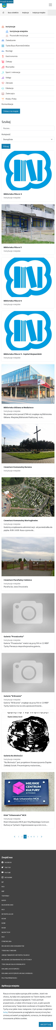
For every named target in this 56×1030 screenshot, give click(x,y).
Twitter (7, 867)
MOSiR (4, 928)
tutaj (5, 1012)
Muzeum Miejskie (7, 905)
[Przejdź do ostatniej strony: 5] (41, 837)
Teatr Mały (5, 896)
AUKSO (4, 900)
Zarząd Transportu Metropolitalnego (16, 955)
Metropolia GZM (7, 914)
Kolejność (6, 134)
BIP (3, 882)
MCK (3, 887)
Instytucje (25, 13)
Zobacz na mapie (10, 111)
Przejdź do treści (6, 2)
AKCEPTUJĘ (46, 1024)
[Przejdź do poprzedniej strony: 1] (19, 837)
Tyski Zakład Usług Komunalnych (13, 964)
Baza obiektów (13, 13)
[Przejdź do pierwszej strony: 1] (15, 837)
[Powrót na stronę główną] (3, 13)
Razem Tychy (6, 932)
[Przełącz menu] (50, 5)
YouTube (7, 872)
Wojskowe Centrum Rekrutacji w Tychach (17, 960)
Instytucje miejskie (39, 13)
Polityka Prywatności (9, 978)
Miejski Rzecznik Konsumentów (13, 946)
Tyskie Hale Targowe (9, 950)
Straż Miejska (6, 941)
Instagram (8, 877)
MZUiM (4, 919)
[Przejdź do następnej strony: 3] (37, 837)
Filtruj (6, 146)
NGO (3, 937)
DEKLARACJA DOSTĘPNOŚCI (10, 969)
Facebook (8, 862)
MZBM (3, 923)
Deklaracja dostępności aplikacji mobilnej (17, 973)
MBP (3, 891)
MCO (3, 909)
